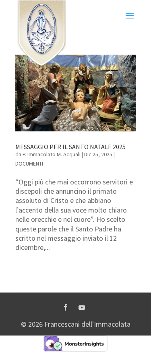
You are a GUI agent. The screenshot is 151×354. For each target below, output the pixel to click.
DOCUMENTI (29, 163)
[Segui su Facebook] (65, 307)
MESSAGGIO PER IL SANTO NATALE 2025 (70, 147)
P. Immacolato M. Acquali (52, 154)
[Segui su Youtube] (81, 307)
